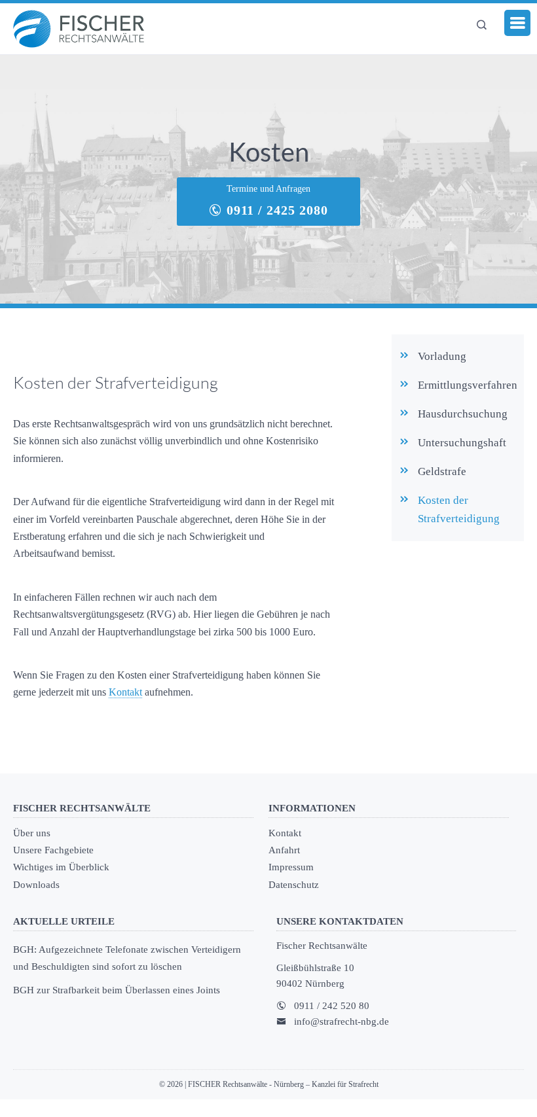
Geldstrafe (442, 471)
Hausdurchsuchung (463, 414)
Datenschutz (293, 884)
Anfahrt (284, 850)
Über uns (31, 833)
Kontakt (125, 692)
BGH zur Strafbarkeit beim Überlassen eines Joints (116, 990)
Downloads (36, 884)
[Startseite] (78, 29)
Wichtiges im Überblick (61, 867)
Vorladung (442, 356)
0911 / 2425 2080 (275, 210)
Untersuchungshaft (462, 442)
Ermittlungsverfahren (467, 385)
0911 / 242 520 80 (331, 1006)
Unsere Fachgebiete (53, 850)
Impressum (291, 867)
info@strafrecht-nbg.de (341, 1021)
